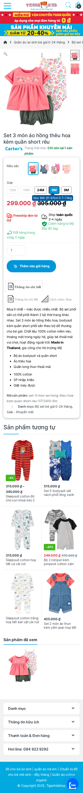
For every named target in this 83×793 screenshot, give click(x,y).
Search (67, 5)
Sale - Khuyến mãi (20, 412)
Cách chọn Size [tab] (60, 299)
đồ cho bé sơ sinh (19, 769)
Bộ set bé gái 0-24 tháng (53, 406)
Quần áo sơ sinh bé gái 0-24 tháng (39, 42)
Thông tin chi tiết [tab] (28, 287)
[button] (41, 54)
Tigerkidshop (56, 785)
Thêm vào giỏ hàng (35, 266)
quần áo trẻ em (45, 769)
